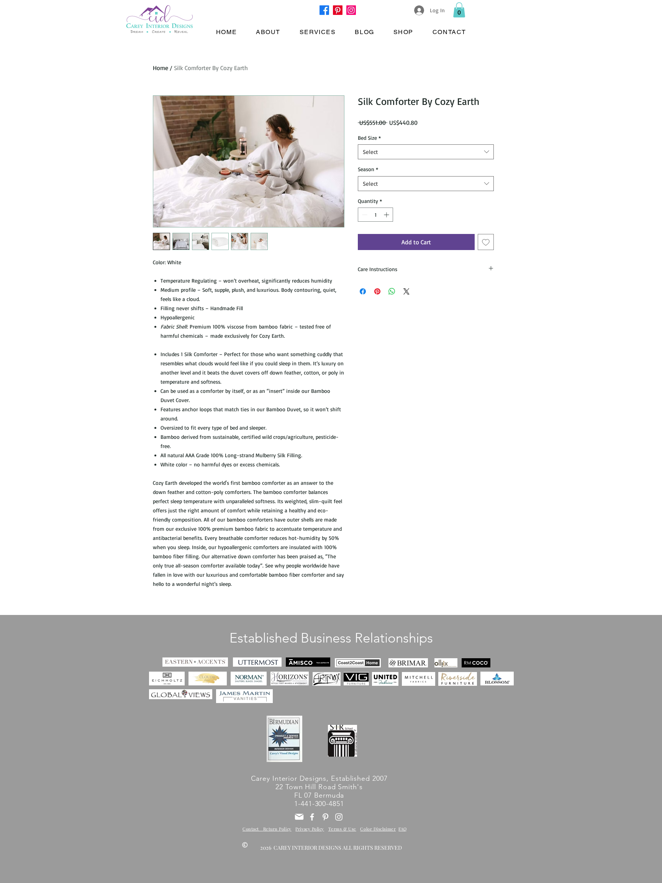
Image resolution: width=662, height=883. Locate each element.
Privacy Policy (309, 829)
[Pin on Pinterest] (377, 291)
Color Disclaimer (378, 829)
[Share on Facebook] (362, 291)
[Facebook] (324, 10)
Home (160, 68)
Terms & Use (342, 829)
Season (368, 169)
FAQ (402, 829)
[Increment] (387, 214)
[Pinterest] (337, 10)
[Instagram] (351, 10)
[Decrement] (364, 214)
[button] (459, 9)
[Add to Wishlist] (486, 242)
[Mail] (299, 817)
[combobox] (426, 151)
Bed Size (369, 137)
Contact (253, 829)
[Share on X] (406, 291)
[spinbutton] (375, 214)
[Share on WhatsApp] (392, 291)
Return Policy (277, 829)
